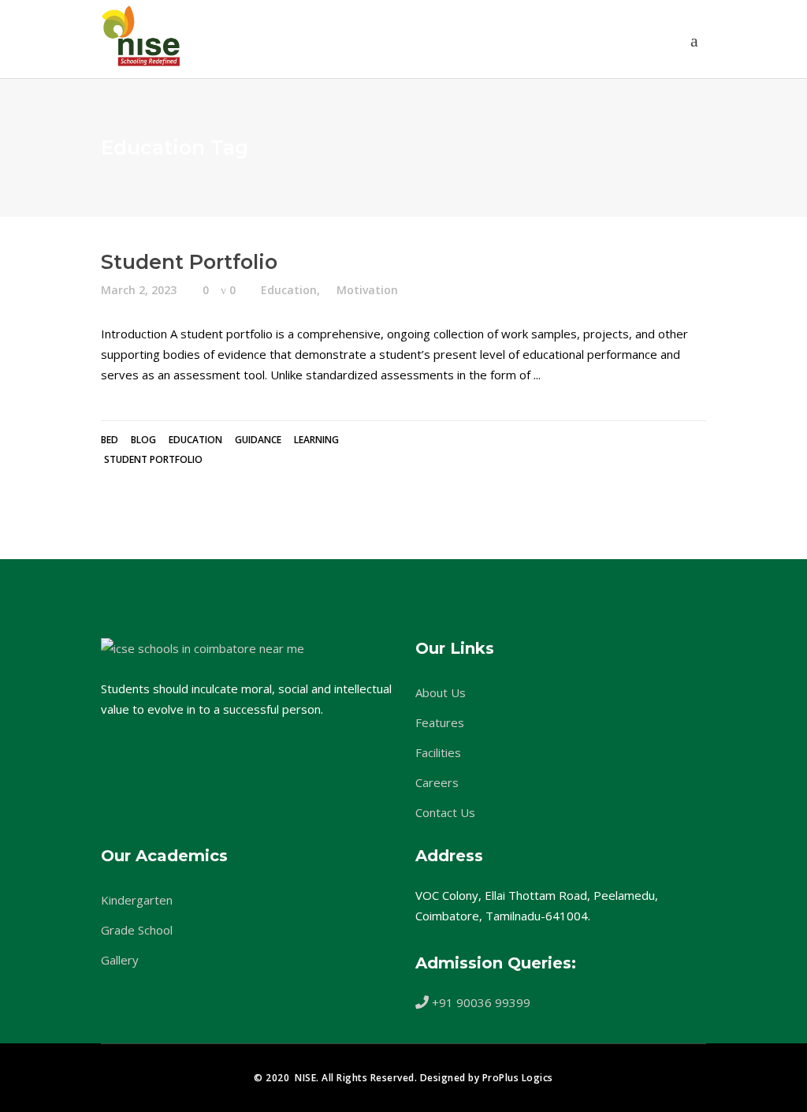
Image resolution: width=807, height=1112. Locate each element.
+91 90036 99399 (479, 1002)
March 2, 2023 (139, 289)
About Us (440, 692)
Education (289, 289)
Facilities (438, 752)
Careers (437, 782)
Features (439, 722)
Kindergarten (137, 900)
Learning (316, 439)
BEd (109, 439)
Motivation (367, 289)
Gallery (120, 960)
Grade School (137, 930)
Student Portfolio (189, 262)
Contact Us (445, 812)
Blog (143, 439)
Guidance (258, 439)
